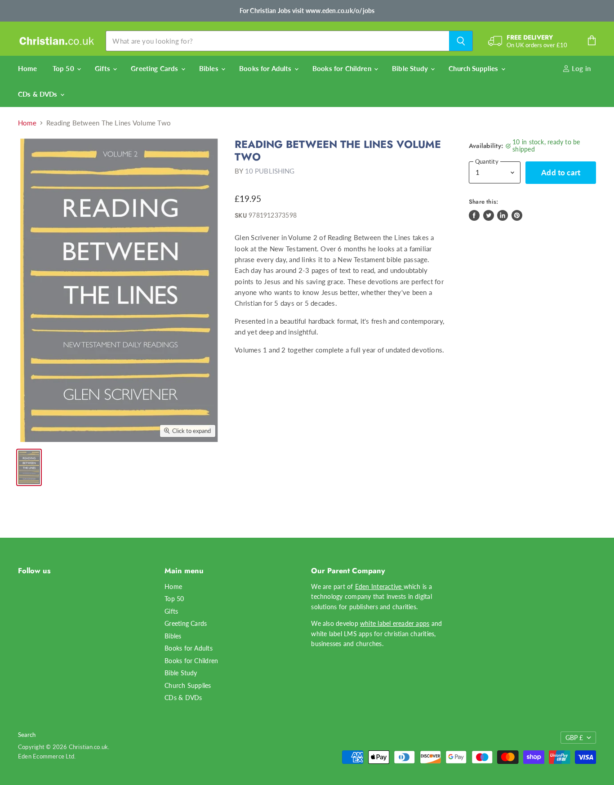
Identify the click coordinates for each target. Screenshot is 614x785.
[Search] (461, 41)
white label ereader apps (394, 623)
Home (27, 68)
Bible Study (411, 68)
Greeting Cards (155, 68)
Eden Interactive (379, 586)
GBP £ (574, 737)
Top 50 (64, 68)
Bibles (209, 68)
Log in (580, 68)
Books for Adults (266, 68)
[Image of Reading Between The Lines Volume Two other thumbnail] (29, 467)
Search (27, 734)
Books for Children (342, 68)
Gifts (103, 68)
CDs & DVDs (38, 94)
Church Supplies (474, 68)
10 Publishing (270, 171)
